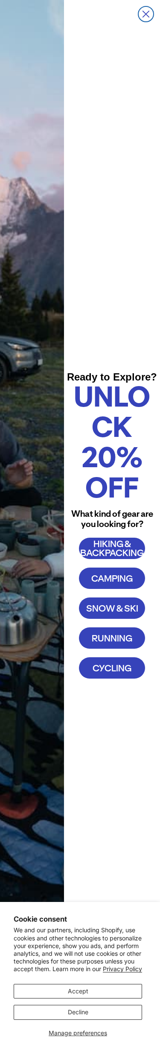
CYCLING (112, 668)
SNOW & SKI (112, 608)
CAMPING (112, 578)
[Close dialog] (146, 14)
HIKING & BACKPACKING (112, 548)
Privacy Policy (122, 968)
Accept (78, 991)
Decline (78, 1012)
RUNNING (112, 638)
